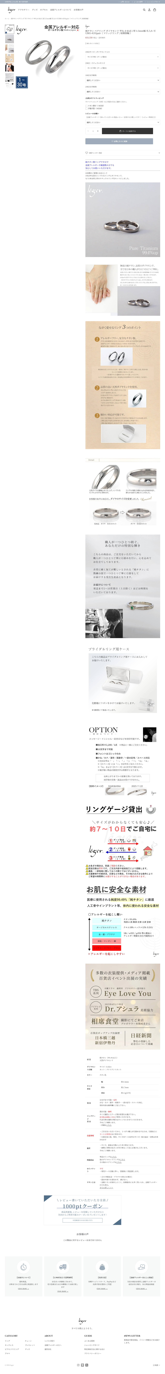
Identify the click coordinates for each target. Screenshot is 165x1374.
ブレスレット (30, 1345)
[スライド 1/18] (9, 29)
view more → (23, 1288)
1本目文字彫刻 (90, 75)
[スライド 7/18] (9, 87)
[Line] (82, 1365)
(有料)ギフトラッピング (94, 98)
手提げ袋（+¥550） (95, 108)
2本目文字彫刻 (91, 86)
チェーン (28, 1341)
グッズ (27, 1349)
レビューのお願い (92, 113)
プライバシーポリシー (92, 1353)
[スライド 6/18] (9, 77)
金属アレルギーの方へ (53, 1345)
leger (12, 1365)
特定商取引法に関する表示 (94, 1349)
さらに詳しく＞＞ (106, 1187)
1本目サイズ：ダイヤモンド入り (97, 52)
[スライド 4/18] (9, 58)
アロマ (7, 1353)
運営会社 (48, 1349)
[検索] (144, 9)
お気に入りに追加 (120, 141)
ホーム (7, 18)
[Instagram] (78, 1365)
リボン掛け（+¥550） (96, 105)
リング (7, 1341)
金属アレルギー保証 (95, 153)
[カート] (154, 9)
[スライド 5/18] (9, 67)
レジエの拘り (50, 1341)
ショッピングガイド (92, 1345)
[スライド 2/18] (9, 38)
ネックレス (9, 1345)
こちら (108, 1125)
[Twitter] (86, 1365)
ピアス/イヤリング (12, 1349)
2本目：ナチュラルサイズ (95, 63)
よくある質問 (89, 1341)
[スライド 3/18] (9, 48)
